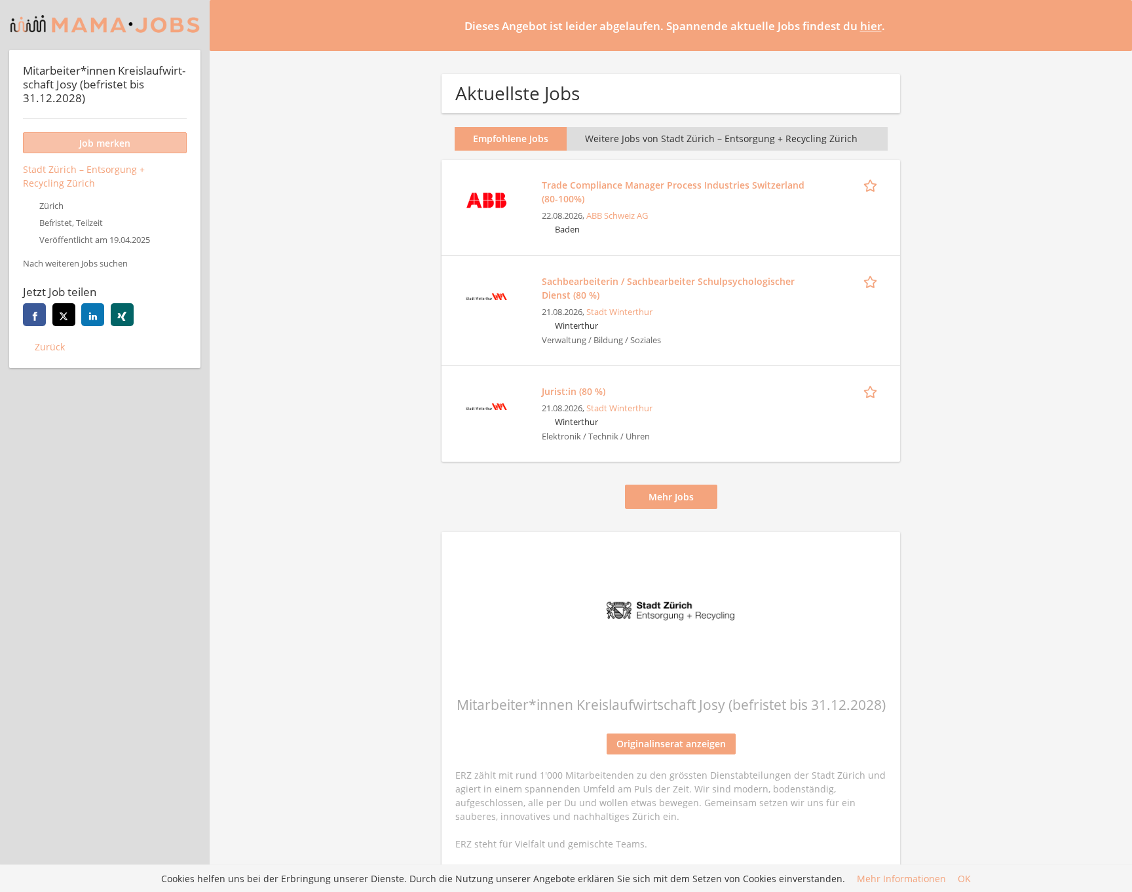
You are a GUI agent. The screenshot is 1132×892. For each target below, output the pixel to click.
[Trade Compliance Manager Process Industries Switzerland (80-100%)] (486, 199)
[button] (1111, 25)
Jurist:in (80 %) (573, 391)
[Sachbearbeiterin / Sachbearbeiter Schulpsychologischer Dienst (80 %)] (486, 295)
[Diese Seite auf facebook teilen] (34, 314)
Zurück (50, 347)
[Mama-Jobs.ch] (104, 25)
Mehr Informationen (901, 878)
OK (964, 878)
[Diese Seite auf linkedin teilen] (92, 314)
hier (871, 25)
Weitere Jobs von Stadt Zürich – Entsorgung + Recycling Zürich (721, 138)
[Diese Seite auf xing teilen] (122, 314)
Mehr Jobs (671, 497)
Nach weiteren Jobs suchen (75, 263)
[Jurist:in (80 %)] (486, 405)
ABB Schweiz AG (617, 215)
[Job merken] (872, 185)
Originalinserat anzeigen (671, 743)
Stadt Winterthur (619, 312)
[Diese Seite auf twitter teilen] (63, 314)
